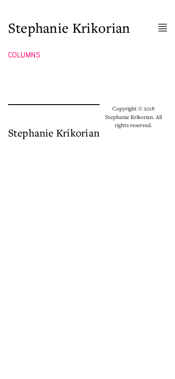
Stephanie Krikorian (69, 28)
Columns (24, 55)
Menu (162, 28)
